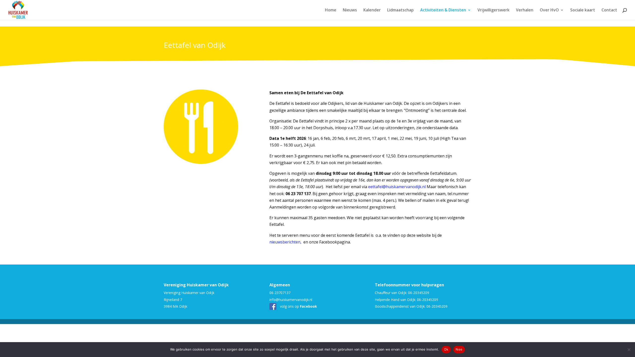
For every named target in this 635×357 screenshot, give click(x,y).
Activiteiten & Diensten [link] (443, 10)
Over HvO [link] (549, 10)
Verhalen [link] (524, 10)
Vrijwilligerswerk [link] (493, 10)
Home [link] (330, 10)
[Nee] (628, 349)
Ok (446, 349)
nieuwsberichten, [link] (285, 242)
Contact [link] (609, 10)
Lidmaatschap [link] (400, 10)
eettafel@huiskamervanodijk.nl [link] (397, 186)
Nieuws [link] (350, 10)
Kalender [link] (372, 10)
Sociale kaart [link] (582, 10)
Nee (459, 349)
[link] (18, 9)
